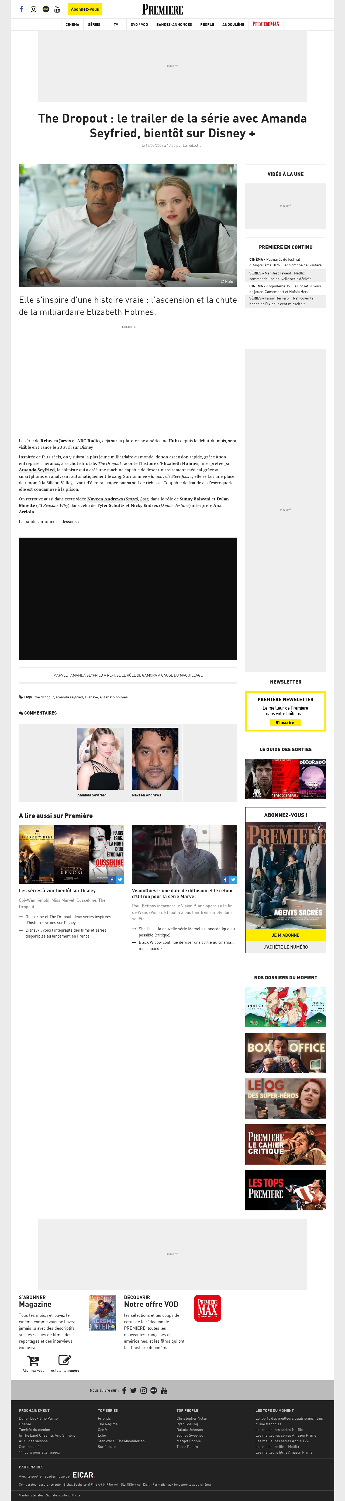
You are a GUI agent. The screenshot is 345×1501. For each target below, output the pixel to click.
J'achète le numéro (286, 947)
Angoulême (233, 24)
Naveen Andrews (146, 795)
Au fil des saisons (33, 1441)
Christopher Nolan (192, 1418)
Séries (94, 24)
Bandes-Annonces (174, 24)
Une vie (25, 1424)
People (207, 24)
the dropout (44, 697)
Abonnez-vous (85, 9)
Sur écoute (107, 1446)
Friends (104, 1418)
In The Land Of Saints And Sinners (47, 1435)
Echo (102, 1435)
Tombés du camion (34, 1429)
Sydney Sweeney (190, 1435)
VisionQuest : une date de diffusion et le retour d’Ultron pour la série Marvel (182, 893)
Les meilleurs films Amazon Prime (284, 1452)
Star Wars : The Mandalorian (121, 1441)
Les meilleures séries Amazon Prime (286, 1435)
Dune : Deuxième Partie (38, 1418)
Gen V (102, 1429)
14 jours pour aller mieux (39, 1452)
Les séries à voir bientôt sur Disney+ (58, 890)
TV (116, 24)
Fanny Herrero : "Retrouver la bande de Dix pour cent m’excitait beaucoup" (281, 302)
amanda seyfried (69, 697)
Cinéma (72, 24)
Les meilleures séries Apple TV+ (282, 1441)
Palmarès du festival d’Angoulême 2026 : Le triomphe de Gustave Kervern (285, 263)
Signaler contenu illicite (63, 1495)
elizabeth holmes (114, 697)
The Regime (108, 1424)
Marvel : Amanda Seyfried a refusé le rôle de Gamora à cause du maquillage (128, 675)
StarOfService (130, 1484)
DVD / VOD (139, 24)
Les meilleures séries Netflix (279, 1429)
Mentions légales (31, 1495)
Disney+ (91, 697)
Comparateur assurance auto (40, 1484)
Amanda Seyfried (91, 795)
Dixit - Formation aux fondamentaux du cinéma (177, 1484)
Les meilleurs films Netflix (277, 1446)
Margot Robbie (189, 1441)
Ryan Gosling (187, 1424)
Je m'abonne (285, 935)
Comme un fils (31, 1446)
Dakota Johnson (190, 1429)
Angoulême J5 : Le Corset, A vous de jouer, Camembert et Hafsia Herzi (285, 289)
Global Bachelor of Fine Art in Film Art (90, 1484)
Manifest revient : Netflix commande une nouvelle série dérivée (280, 276)
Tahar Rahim (187, 1446)
